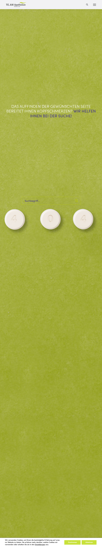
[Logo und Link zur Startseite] (16, 4)
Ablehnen (89, 542)
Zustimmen (72, 542)
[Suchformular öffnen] (87, 4)
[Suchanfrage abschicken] (76, 201)
